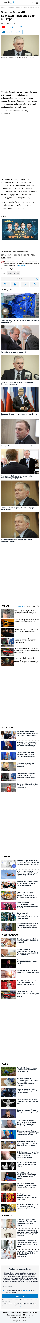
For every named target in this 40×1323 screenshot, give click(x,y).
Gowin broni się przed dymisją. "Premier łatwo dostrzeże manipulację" (17, 383)
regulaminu (26, 1290)
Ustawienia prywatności (18, 1317)
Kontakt (5, 1313)
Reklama (18, 1313)
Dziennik (3, 7)
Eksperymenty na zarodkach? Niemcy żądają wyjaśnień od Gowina (16, 540)
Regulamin (33, 1313)
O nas (12, 1313)
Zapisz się (20, 1296)
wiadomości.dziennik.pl (14, 7)
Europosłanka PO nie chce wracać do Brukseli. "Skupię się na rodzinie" (20, 321)
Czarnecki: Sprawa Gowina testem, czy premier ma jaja (19, 415)
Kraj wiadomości (33, 606)
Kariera (25, 1313)
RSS (29, 1317)
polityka (25, 7)
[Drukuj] (15, 284)
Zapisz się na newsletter (13, 32)
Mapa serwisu (28, 1315)
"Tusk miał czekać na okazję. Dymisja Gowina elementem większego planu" (16, 477)
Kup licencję (21, 265)
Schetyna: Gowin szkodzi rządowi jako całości (17, 446)
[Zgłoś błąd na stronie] (34, 284)
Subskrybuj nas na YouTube (14, 27)
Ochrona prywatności (14, 1315)
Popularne (21, 606)
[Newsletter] (5, 284)
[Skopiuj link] (25, 284)
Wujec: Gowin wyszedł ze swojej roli (13, 352)
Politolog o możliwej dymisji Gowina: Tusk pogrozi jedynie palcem (18, 508)
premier (11, 273)
